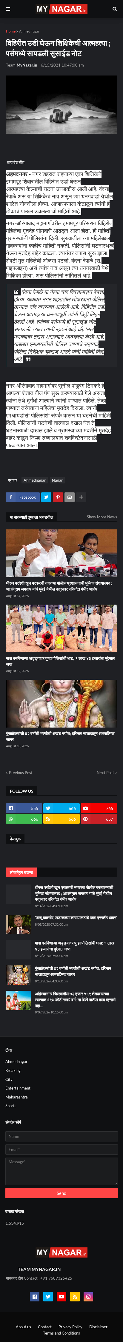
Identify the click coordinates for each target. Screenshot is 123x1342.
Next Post (105, 772)
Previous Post (21, 772)
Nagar (57, 480)
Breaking (13, 1070)
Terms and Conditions (61, 1333)
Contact (45, 1326)
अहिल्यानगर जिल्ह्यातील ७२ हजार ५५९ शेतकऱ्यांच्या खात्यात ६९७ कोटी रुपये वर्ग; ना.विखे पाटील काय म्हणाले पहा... (75, 999)
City (9, 1079)
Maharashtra (16, 1097)
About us (23, 1326)
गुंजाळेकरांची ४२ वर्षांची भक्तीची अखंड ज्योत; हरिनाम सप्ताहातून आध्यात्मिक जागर (60, 736)
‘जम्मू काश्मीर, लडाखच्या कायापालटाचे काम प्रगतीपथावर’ (76, 917)
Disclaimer (98, 1326)
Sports (10, 1105)
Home (11, 31)
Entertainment (17, 1088)
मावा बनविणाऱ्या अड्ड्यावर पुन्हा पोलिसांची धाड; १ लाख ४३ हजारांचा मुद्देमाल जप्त (60, 661)
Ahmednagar (29, 31)
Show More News (102, 516)
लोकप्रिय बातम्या (21, 872)
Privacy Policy (70, 1326)
